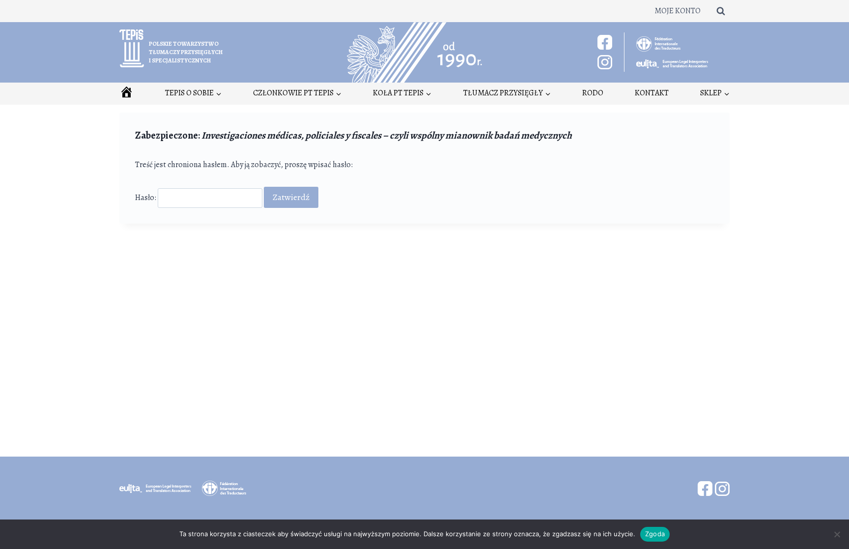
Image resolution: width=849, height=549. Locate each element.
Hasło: (146, 197)
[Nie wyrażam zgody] (837, 534)
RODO (592, 92)
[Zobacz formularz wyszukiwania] (721, 11)
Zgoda (655, 534)
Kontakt (652, 92)
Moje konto (677, 10)
